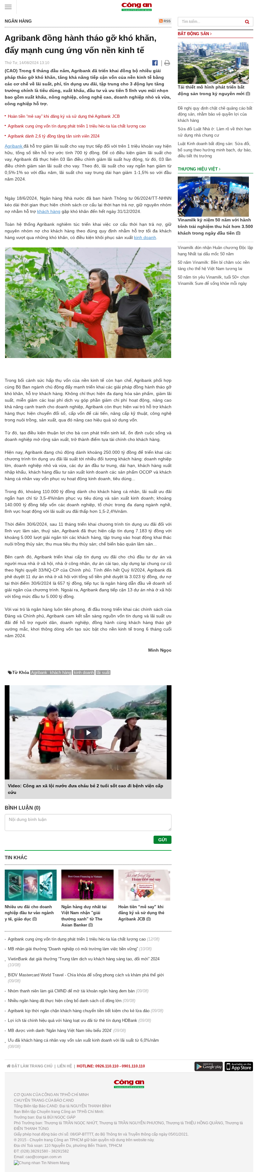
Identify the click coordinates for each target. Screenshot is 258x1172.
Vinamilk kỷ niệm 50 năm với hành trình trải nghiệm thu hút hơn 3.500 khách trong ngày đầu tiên (215, 226)
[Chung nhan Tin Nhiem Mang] (42, 1162)
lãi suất (103, 672)
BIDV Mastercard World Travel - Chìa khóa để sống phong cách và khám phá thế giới (86, 975)
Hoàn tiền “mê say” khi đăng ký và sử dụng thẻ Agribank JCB (64, 116)
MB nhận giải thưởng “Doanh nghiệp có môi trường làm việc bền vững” (73, 949)
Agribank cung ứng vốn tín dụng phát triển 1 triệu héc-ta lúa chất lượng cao (77, 126)
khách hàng (48, 211)
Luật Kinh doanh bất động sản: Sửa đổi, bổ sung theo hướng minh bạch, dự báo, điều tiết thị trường (215, 149)
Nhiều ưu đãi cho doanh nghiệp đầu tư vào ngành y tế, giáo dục (29, 912)
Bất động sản (194, 33)
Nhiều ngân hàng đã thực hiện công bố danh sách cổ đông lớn (64, 1000)
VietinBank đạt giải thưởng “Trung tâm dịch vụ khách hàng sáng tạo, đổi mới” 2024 (84, 959)
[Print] (167, 63)
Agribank (14, 146)
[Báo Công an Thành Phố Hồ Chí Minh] (136, 6)
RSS (167, 21)
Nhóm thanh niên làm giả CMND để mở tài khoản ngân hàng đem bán (71, 991)
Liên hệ (64, 1066)
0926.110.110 (107, 1066)
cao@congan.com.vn (43, 1157)
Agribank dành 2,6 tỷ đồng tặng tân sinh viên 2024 (53, 136)
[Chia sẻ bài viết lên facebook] (155, 63)
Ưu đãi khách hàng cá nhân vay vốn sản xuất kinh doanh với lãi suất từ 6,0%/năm (83, 1040)
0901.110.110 (133, 1066)
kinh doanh (145, 237)
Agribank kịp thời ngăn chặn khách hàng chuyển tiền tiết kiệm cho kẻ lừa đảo (78, 1010)
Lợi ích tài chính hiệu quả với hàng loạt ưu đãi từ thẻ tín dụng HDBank (72, 1020)
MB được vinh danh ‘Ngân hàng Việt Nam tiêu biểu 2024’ (60, 1030)
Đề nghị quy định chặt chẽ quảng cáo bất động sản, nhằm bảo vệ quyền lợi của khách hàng (215, 114)
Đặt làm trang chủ (32, 1066)
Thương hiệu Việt (198, 169)
